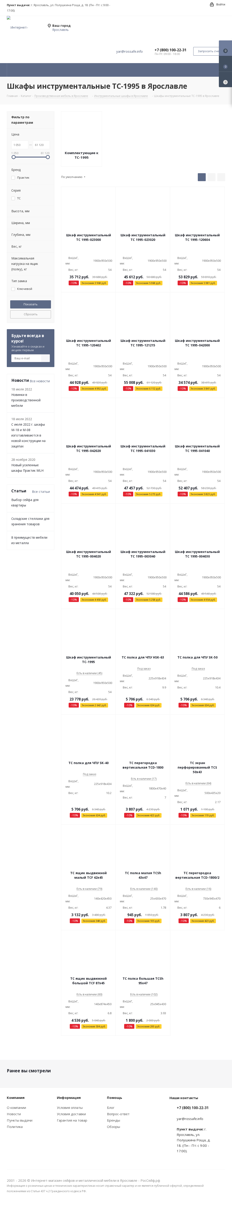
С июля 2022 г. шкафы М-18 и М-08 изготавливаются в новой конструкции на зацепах (28, 435)
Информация (69, 1097)
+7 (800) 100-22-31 (170, 49)
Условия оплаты (70, 1107)
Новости (14, 1114)
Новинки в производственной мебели (26, 400)
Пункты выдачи (19, 1120)
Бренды (113, 1120)
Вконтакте (221, 1209)
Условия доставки (71, 1114)
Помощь (114, 1097)
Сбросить (31, 314)
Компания (15, 1097)
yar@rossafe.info (129, 51)
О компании (16, 1107)
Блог (110, 1107)
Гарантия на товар (72, 1120)
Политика (15, 1126)
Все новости (40, 381)
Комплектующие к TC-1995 (81, 155)
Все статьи (41, 491)
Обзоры (113, 1126)
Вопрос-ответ (118, 1114)
